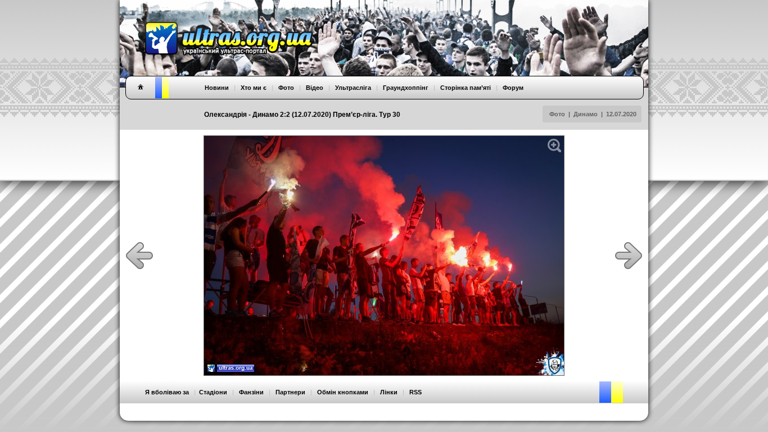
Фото (557, 114)
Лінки (388, 392)
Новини (217, 87)
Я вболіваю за (167, 392)
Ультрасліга (353, 87)
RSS (415, 392)
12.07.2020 (621, 114)
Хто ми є (253, 87)
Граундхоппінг (405, 87)
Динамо (585, 114)
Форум (513, 87)
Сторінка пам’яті (465, 87)
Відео (314, 87)
